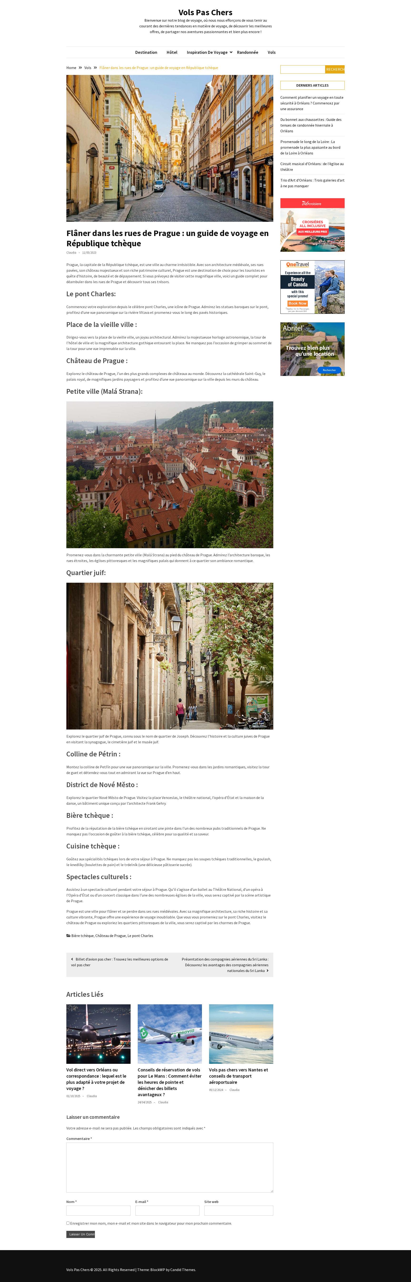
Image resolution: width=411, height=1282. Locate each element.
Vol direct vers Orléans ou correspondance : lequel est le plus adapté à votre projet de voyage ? (96, 1079)
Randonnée (247, 52)
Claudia (71, 253)
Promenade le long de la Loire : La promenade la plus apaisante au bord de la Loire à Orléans (310, 147)
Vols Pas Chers (205, 12)
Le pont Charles (140, 935)
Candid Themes (182, 1269)
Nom (71, 1201)
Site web (211, 1201)
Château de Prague (110, 935)
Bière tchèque (82, 935)
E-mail (141, 1201)
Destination (146, 52)
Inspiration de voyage (207, 52)
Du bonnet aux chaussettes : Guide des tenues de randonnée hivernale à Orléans (311, 125)
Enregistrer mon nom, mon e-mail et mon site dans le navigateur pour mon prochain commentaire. (151, 1223)
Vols (272, 52)
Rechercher (335, 69)
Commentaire (79, 1138)
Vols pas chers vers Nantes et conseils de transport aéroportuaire (238, 1076)
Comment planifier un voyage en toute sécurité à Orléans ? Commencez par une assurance (311, 103)
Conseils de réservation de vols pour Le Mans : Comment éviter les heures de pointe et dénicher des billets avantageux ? (169, 1082)
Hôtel (172, 52)
